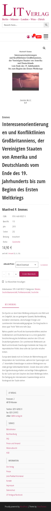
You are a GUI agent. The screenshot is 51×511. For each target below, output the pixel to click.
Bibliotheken (11, 429)
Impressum (10, 485)
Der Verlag (10, 466)
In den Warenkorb (29, 273)
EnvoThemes (41, 506)
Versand (10, 253)
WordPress (23, 506)
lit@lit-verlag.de (16, 415)
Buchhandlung (11, 434)
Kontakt (8, 480)
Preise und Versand (13, 443)
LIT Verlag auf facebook (14, 494)
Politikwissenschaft (24, 292)
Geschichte (16, 241)
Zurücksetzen (44, 265)
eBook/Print (9, 263)
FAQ (7, 438)
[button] (44, 48)
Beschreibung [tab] (10, 304)
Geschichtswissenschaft (9, 292)
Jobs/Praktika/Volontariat (14, 476)
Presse (8, 471)
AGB (7, 452)
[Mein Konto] (28, 37)
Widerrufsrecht (11, 448)
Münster (37, 289)
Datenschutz (10, 490)
